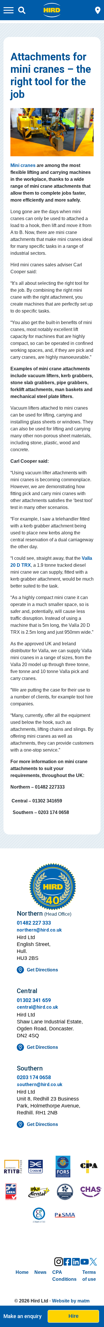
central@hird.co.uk (37, 1007)
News (40, 1272)
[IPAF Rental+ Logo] (39, 1192)
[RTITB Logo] (13, 1167)
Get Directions (42, 969)
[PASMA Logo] (65, 1215)
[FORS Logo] (65, 1167)
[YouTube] (84, 1261)
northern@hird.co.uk (39, 930)
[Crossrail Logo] (39, 1167)
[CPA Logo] (91, 1167)
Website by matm (71, 1300)
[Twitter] (93, 1261)
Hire (73, 1316)
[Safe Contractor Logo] (65, 1192)
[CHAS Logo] (91, 1192)
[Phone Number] (98, 9)
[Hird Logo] (52, 9)
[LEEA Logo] (13, 1192)
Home (22, 1272)
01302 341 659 (34, 1000)
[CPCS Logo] (39, 1216)
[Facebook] (67, 1261)
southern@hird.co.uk (39, 1084)
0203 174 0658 (34, 1077)
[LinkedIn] (76, 1261)
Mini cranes (23, 165)
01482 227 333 (34, 923)
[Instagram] (58, 1261)
